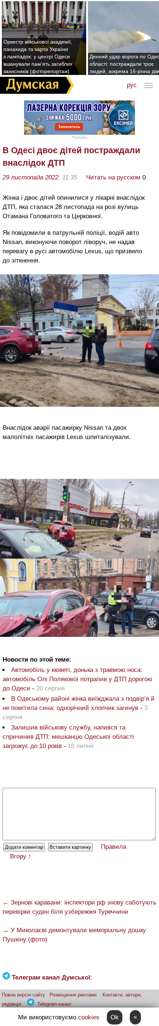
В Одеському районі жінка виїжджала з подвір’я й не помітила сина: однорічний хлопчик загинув (79, 703)
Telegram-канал (54, 1004)
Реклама (79, 137)
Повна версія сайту (23, 995)
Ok (115, 1017)
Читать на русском (113, 177)
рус (132, 85)
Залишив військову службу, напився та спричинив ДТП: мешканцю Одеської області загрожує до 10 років (68, 736)
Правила (113, 846)
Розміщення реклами (73, 995)
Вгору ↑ (20, 856)
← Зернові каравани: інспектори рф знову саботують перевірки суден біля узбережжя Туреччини (79, 907)
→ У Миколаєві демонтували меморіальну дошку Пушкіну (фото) (74, 935)
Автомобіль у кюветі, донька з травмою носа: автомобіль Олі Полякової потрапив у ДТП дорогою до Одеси (77, 679)
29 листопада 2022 (30, 177)
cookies (88, 1017)
